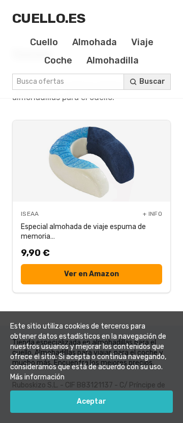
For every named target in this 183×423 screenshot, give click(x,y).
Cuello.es (48, 18)
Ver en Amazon (91, 274)
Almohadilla (112, 60)
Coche (58, 60)
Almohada (94, 42)
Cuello (44, 42)
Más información (37, 377)
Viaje (142, 42)
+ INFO (152, 213)
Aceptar (91, 401)
